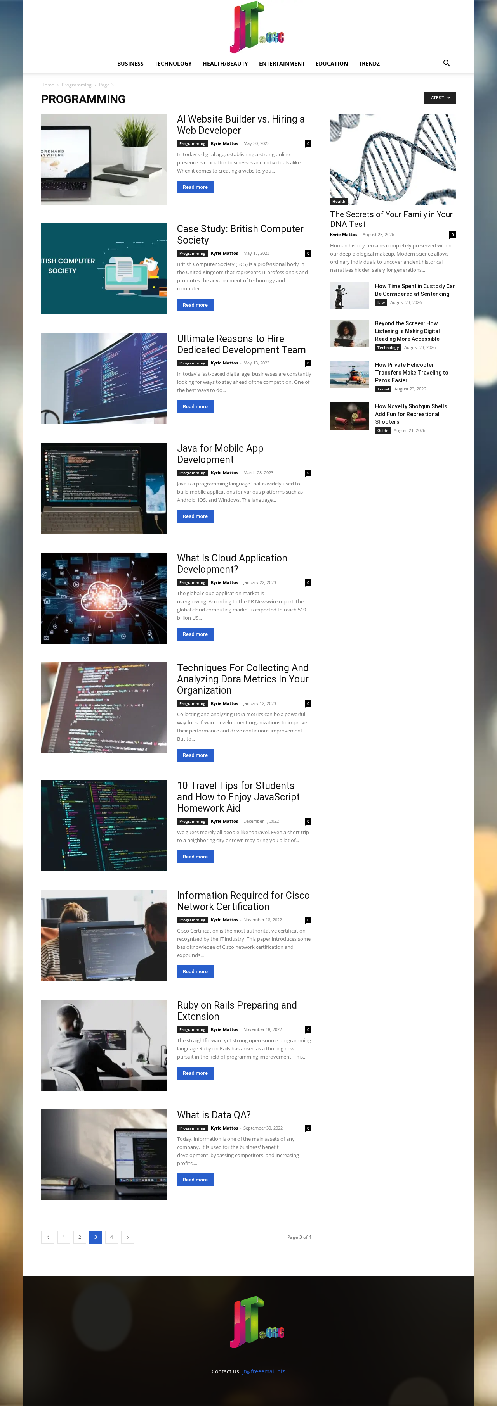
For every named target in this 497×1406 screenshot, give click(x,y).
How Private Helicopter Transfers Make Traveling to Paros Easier (411, 372)
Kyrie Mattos (224, 143)
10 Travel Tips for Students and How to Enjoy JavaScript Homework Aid (238, 797)
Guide (382, 430)
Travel (383, 389)
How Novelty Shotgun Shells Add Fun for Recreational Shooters (411, 414)
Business (130, 63)
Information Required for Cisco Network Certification (243, 901)
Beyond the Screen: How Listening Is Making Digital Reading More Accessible (407, 331)
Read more (195, 187)
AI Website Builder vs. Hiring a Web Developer (241, 125)
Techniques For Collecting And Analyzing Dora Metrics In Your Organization (243, 679)
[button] (446, 64)
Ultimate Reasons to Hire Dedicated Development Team (241, 344)
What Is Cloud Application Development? (232, 564)
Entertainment (282, 63)
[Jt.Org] (248, 27)
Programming (77, 84)
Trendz (369, 63)
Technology (173, 63)
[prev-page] (47, 1237)
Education (332, 63)
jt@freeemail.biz (263, 1371)
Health (338, 201)
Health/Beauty (225, 63)
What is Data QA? (214, 1115)
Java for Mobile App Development (220, 454)
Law (381, 302)
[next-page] (127, 1237)
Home (47, 84)
